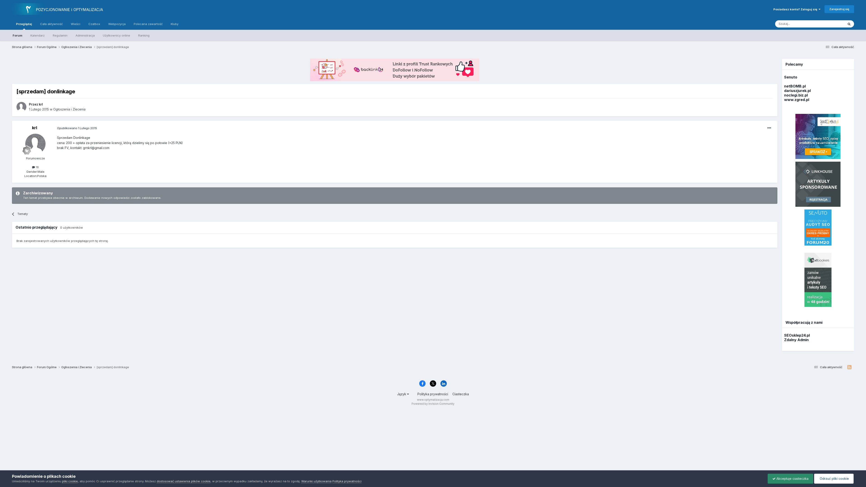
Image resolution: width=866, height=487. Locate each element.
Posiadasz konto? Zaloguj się (796, 9)
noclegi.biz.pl (796, 95)
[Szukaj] (849, 24)
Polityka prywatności (432, 394)
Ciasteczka (460, 394)
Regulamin (60, 35)
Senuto (790, 77)
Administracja (85, 35)
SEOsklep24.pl (797, 335)
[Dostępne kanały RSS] (849, 367)
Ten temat (831, 23)
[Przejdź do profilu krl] (21, 107)
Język (402, 394)
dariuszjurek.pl (797, 90)
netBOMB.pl (795, 86)
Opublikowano (77, 128)
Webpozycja (117, 24)
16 (37, 167)
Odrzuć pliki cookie (834, 478)
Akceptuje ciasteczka (792, 478)
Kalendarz (37, 35)
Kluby (174, 24)
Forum (17, 35)
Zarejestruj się (839, 9)
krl (34, 127)
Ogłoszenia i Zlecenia (69, 109)
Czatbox (94, 24)
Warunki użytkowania (316, 481)
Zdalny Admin (796, 340)
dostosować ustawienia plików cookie (183, 481)
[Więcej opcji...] (769, 128)
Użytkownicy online (116, 35)
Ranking (144, 35)
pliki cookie (70, 481)
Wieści (75, 24)
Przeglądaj (24, 24)
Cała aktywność (51, 24)
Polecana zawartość (148, 24)
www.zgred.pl (796, 99)
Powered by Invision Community (433, 403)
